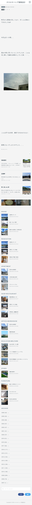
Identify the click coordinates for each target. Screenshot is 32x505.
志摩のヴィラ (13, 214)
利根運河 (3, 160)
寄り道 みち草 (5, 187)
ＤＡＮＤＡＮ (13, 391)
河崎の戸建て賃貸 (14, 257)
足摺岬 (3, 173)
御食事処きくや (13, 297)
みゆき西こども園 (14, 344)
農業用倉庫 (12, 331)
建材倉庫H (12, 371)
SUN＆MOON (13, 399)
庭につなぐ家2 (13, 222)
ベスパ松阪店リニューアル (16, 351)
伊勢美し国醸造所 (14, 312)
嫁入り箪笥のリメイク (15, 384)
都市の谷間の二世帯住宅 (16, 229)
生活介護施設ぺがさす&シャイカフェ (19, 359)
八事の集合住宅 (13, 277)
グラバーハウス (13, 284)
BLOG (3, 7)
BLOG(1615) (4, 149)
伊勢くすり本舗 (13, 249)
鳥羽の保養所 (13, 269)
